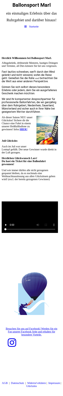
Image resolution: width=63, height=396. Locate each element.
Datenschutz (17, 383)
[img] (31, 41)
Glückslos (31, 386)
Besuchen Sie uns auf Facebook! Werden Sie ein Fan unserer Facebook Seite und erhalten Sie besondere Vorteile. (31, 331)
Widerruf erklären (36, 383)
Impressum (54, 383)
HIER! (23, 129)
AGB (5, 383)
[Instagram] (12, 342)
